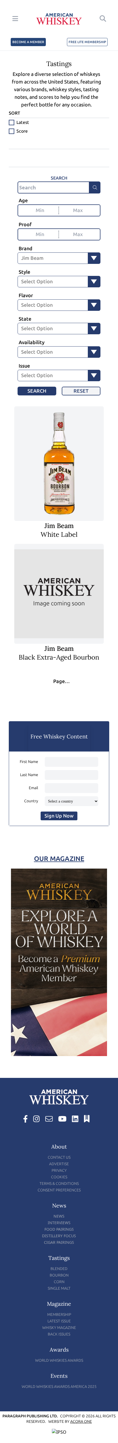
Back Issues (59, 1334)
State (25, 319)
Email (33, 788)
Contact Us (59, 1157)
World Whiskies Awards (59, 1360)
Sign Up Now (59, 816)
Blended (59, 1268)
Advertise (59, 1164)
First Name (29, 761)
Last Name (29, 775)
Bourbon (59, 1275)
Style (24, 272)
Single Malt (59, 1288)
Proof (25, 225)
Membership (59, 1314)
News (59, 1216)
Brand (25, 249)
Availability (31, 342)
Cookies (59, 1177)
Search (36, 391)
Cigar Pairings (59, 1242)
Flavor (26, 296)
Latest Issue (59, 1321)
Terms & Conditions (59, 1183)
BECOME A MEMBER (28, 42)
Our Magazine (59, 859)
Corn (59, 1282)
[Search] (94, 187)
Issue (24, 366)
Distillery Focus (59, 1235)
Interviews (59, 1222)
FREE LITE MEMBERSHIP (87, 42)
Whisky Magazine (59, 1327)
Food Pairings (59, 1229)
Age (23, 201)
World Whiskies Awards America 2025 (59, 1386)
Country (31, 801)
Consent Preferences (59, 1190)
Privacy (59, 1170)
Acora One (81, 1421)
